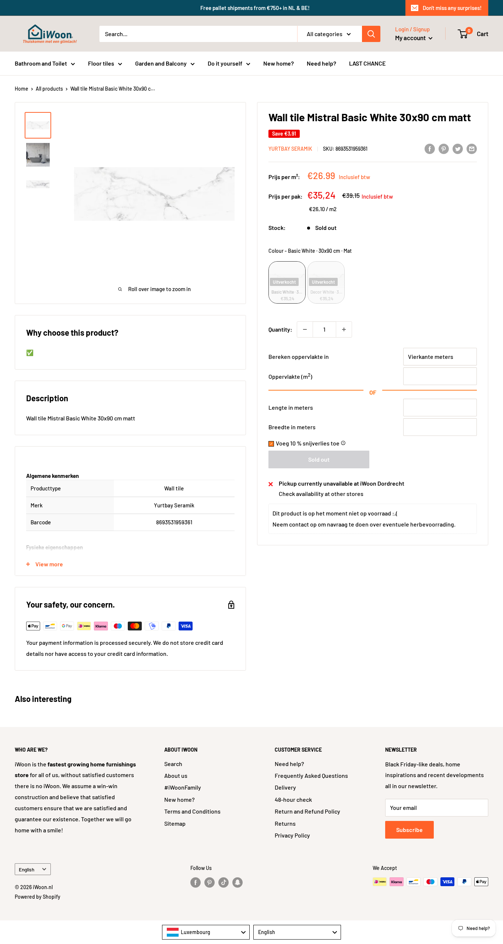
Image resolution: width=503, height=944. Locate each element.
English (26, 869)
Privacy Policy (292, 835)
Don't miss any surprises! (452, 7)
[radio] (287, 282)
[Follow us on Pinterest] (209, 882)
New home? (278, 63)
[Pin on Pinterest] (444, 148)
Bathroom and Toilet (41, 63)
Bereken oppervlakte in (298, 356)
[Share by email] (472, 148)
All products (49, 88)
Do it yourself (225, 63)
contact (299, 524)
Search (173, 763)
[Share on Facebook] (430, 148)
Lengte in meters (290, 407)
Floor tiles (101, 63)
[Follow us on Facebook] (195, 882)
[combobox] (206, 932)
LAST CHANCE (367, 63)
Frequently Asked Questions (311, 775)
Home (21, 88)
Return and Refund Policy (307, 811)
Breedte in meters (292, 427)
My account (411, 37)
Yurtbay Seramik (290, 149)
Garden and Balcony (161, 63)
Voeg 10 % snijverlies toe (311, 443)
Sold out (319, 459)
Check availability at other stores (321, 493)
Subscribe (409, 829)
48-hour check (293, 799)
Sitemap (175, 823)
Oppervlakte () (290, 376)
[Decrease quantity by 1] (305, 329)
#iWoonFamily (182, 787)
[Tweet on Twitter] (458, 148)
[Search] (371, 34)
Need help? (321, 63)
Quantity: (280, 329)
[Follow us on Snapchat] (237, 882)
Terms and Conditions (192, 811)
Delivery (285, 787)
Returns (285, 823)
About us (175, 775)
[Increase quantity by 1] (344, 329)
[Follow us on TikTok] (223, 882)
